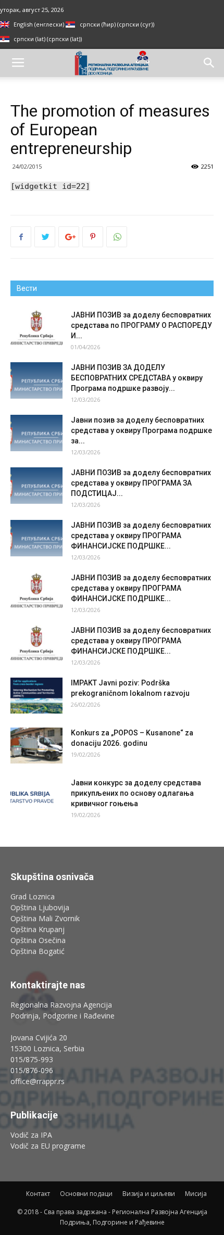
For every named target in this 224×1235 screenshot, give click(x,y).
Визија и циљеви (148, 1193)
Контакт (38, 1193)
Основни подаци (86, 1193)
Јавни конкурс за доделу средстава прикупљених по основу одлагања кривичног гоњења (136, 793)
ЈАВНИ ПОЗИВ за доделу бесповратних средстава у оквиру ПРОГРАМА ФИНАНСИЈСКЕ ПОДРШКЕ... (141, 535)
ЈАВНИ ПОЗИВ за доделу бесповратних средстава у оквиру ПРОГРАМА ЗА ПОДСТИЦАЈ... (141, 483)
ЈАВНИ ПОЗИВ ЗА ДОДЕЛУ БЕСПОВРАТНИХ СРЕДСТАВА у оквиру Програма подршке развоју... (137, 377)
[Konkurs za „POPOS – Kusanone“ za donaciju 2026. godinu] (36, 745)
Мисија (196, 1193)
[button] (209, 63)
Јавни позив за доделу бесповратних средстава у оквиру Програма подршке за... (141, 430)
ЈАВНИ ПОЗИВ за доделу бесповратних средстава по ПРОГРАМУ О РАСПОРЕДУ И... (141, 325)
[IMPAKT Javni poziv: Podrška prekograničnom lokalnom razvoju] (36, 696)
